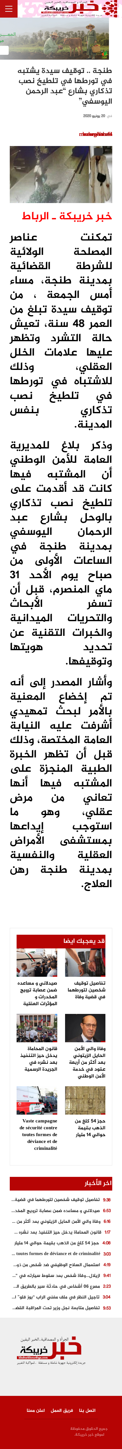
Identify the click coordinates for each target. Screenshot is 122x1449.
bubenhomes (97, 134)
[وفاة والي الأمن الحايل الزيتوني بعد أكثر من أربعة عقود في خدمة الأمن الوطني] (85, 1028)
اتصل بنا (87, 1410)
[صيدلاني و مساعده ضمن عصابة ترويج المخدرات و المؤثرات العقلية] (37, 962)
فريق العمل (62, 1410)
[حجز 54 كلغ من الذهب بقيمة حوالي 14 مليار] (85, 1100)
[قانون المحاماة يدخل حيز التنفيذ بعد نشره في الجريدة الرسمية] (37, 1028)
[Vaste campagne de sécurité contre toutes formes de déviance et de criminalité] (37, 1100)
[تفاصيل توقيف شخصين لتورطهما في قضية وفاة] (85, 962)
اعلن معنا (36, 1410)
